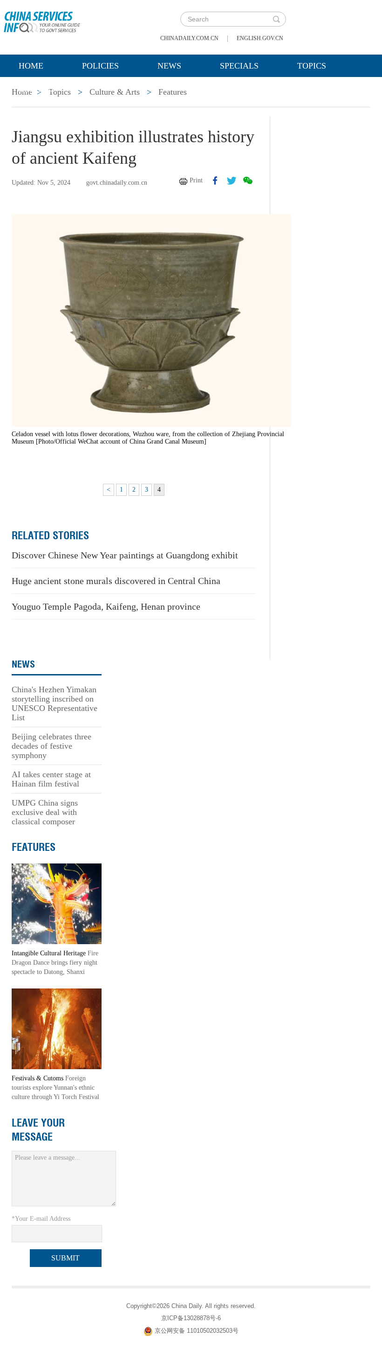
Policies (100, 65)
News (169, 65)
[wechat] (247, 180)
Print (196, 180)
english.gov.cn (260, 38)
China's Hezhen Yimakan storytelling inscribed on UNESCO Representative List (54, 703)
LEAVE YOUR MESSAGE (38, 1130)
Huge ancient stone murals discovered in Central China (116, 581)
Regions (37, 89)
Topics (311, 65)
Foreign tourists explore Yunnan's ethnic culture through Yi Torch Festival (55, 1087)
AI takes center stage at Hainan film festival (51, 779)
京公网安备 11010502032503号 (197, 1330)
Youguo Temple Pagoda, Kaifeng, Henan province (106, 606)
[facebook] (215, 180)
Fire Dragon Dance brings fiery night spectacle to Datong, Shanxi (55, 962)
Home (31, 65)
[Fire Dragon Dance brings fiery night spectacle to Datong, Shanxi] (57, 903)
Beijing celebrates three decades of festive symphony (51, 746)
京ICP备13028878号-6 (191, 1318)
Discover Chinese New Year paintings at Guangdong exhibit (125, 555)
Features (33, 847)
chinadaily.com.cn (189, 38)
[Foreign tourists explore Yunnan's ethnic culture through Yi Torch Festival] (57, 1028)
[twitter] (231, 180)
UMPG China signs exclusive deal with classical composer (45, 812)
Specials (239, 65)
